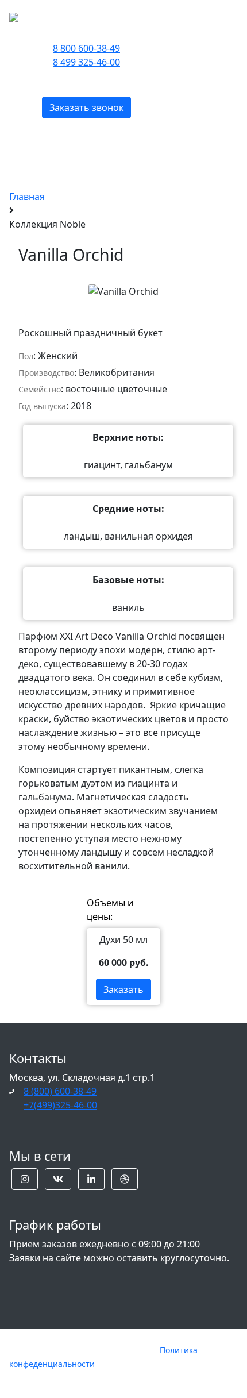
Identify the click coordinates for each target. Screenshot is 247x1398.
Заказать (123, 989)
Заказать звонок (86, 107)
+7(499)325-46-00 (60, 1105)
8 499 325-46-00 (86, 62)
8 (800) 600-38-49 (60, 1091)
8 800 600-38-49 (86, 48)
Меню (200, 16)
